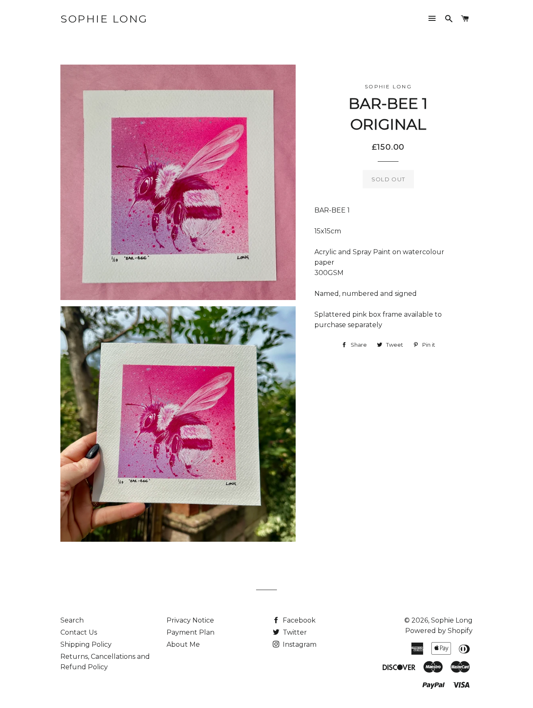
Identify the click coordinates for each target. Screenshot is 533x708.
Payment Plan (190, 632)
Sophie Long (104, 19)
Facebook (298, 620)
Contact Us (78, 632)
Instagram (298, 644)
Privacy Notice (190, 620)
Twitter (294, 632)
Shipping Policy (86, 644)
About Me (183, 644)
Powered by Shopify (439, 631)
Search (72, 620)
